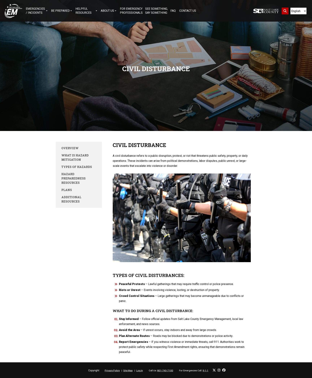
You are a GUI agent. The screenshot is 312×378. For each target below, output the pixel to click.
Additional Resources (71, 199)
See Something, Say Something (156, 10)
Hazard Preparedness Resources (73, 178)
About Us (107, 10)
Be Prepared (60, 10)
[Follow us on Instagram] (219, 370)
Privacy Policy (112, 370)
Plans (66, 190)
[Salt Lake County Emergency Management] (13, 11)
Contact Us (187, 10)
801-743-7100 (165, 370)
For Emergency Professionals (131, 10)
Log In (139, 370)
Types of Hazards (76, 167)
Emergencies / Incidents (35, 10)
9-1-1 (205, 370)
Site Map (128, 370)
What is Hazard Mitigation (75, 157)
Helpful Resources (83, 10)
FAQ (173, 10)
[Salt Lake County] (266, 11)
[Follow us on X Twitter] (214, 370)
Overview (70, 148)
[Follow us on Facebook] (224, 370)
